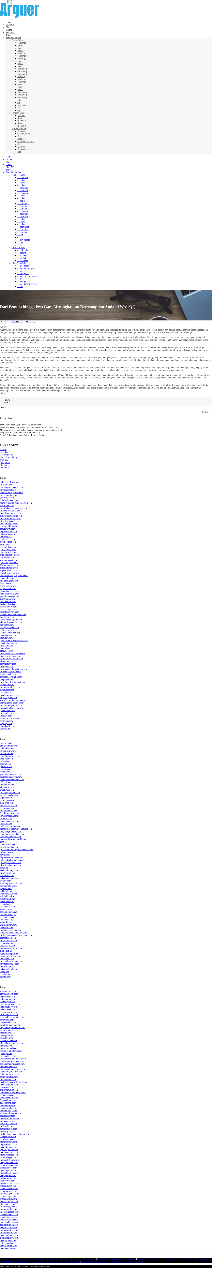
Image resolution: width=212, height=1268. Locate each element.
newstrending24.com (9, 964)
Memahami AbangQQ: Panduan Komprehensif (21, 425)
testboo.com (5, 880)
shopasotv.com (6, 943)
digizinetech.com (7, 1204)
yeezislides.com (7, 497)
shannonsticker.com (9, 1012)
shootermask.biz (7, 899)
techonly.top (5, 771)
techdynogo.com (7, 1139)
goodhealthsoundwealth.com (13, 1092)
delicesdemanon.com (9, 878)
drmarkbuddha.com (9, 847)
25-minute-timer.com (9, 565)
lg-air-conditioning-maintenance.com (16, 849)
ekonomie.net (6, 951)
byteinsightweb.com (9, 1149)
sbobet (20, 118)
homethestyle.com (8, 552)
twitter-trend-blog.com (10, 826)
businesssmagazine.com (11, 777)
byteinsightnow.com (9, 1222)
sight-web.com (6, 803)
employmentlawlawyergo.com (14, 932)
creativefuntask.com (9, 568)
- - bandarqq (22, 177)
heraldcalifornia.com (9, 593)
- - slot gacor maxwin (27, 276)
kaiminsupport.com (8, 1007)
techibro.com (6, 818)
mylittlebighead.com (9, 580)
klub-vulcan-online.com (11, 622)
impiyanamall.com (8, 531)
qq (18, 102)
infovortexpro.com (8, 1232)
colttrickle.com (6, 748)
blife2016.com (6, 651)
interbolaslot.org (7, 996)
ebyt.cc (3, 842)
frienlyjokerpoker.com (10, 813)
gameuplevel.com (8, 549)
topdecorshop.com (8, 940)
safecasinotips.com (8, 606)
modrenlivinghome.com (11, 705)
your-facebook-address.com (12, 700)
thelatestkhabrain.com (10, 1025)
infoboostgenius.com (9, 1193)
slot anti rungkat (24, 133)
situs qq (3, 449)
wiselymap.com (7, 790)
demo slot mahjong (8, 457)
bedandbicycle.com (9, 591)
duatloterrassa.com (8, 635)
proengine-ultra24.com (10, 862)
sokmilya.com (6, 721)
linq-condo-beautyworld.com (13, 839)
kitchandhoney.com (9, 870)
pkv (19, 100)
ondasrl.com (5, 648)
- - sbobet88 (22, 255)
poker (20, 45)
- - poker (21, 180)
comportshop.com (8, 938)
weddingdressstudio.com (11, 883)
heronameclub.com (8, 1123)
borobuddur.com (7, 557)
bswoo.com (5, 977)
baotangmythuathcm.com (11, 1071)
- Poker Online (18, 175)
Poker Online (18, 40)
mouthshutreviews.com (10, 518)
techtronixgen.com (8, 1157)
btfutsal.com (5, 761)
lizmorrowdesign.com (10, 656)
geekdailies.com (7, 710)
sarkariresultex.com (9, 1030)
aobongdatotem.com (9, 500)
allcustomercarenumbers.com (13, 614)
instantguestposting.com (11, 948)
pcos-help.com (6, 758)
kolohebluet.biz (7, 896)
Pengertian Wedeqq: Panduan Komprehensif (20, 432)
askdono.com (6, 769)
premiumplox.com (8, 886)
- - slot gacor (23, 266)
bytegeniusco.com (8, 1186)
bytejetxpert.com (7, 1243)
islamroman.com (7, 808)
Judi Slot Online (19, 128)
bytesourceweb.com (9, 1219)
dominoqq (22, 68)
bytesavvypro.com (8, 1199)
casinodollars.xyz (8, 914)
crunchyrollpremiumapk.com (13, 1058)
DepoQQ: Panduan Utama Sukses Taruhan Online (22, 435)
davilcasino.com (7, 539)
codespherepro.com (9, 1214)
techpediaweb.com (8, 1167)
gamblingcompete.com (10, 774)
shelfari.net (5, 904)
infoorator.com (6, 852)
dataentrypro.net (7, 1001)
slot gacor (21, 131)
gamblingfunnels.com (10, 756)
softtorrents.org (7, 630)
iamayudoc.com (7, 578)
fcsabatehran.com (8, 1100)
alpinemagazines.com (9, 821)
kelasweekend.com (8, 969)
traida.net (4, 867)
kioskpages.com (7, 661)
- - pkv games (23, 240)
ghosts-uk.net (6, 766)
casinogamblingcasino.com (12, 1064)
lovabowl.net (6, 484)
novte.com (5, 855)
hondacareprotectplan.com (12, 1061)
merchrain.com (7, 713)
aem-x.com (5, 544)
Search (3, 407)
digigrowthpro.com (8, 745)
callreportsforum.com (9, 718)
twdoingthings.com (8, 1110)
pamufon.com (6, 638)
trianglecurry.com (8, 664)
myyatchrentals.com (9, 1048)
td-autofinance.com (8, 810)
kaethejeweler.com (8, 674)
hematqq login (143, 1259)
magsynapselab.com (9, 1154)
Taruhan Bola (18, 113)
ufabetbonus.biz (7, 966)
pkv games (22, 105)
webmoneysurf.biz (8, 893)
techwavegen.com (8, 1196)
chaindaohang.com (8, 844)
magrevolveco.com (8, 1227)
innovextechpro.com (9, 1160)
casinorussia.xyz (7, 906)
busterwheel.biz (7, 901)
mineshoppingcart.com (10, 513)
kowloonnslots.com (9, 816)
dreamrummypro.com (10, 1004)
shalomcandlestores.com (11, 1051)
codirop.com (5, 764)
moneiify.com (6, 1045)
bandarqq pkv (103, 1259)
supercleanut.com (8, 588)
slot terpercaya (53, 1259)
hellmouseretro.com (9, 1097)
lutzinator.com (6, 645)
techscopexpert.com (9, 1165)
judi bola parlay (68, 1259)
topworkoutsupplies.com (11, 516)
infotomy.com (6, 1131)
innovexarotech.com (9, 1230)
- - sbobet (21, 253)
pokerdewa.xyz (7, 919)
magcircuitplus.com (9, 1235)
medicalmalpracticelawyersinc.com (16, 935)
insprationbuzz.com (9, 1014)
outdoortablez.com (8, 1129)
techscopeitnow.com (9, 1238)
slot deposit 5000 (98, 1261)
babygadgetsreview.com (11, 831)
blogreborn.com (7, 784)
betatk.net (4, 971)
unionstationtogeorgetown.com (14, 575)
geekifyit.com (6, 1053)
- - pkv (20, 234)
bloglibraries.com (8, 1079)
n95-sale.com (6, 782)
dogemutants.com (8, 1103)
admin (13, 322)
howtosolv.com (7, 875)
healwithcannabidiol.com (11, 658)
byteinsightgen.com (9, 1201)
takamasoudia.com (8, 1108)
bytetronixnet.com (8, 1240)
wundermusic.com (8, 560)
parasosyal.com (7, 1087)
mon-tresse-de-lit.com (10, 687)
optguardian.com (7, 534)
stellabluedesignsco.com (11, 1113)
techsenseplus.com (8, 1191)
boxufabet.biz (6, 692)
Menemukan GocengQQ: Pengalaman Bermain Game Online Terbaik (31, 430)
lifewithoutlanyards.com (11, 865)
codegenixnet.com (8, 1217)
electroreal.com (7, 505)
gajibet (130, 1261)
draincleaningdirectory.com (12, 1069)
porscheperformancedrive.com (14, 640)
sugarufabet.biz (7, 690)
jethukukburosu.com (9, 1074)
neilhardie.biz (6, 891)
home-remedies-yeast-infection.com (16, 503)
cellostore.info (6, 1038)
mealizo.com (6, 1032)
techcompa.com (7, 800)
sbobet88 (21, 120)
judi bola (21, 115)
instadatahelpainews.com (11, 708)
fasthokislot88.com (8, 604)
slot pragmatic (6, 454)
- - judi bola (22, 250)
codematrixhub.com (9, 1188)
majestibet (112, 1261)
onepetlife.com (6, 679)
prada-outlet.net (7, 743)
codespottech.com (8, 1136)
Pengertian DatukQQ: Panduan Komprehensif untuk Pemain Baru (29, 427)
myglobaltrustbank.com (10, 930)
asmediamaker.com (8, 1040)
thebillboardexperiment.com (12, 682)
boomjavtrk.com (7, 726)
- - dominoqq (23, 203)
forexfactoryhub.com (9, 795)
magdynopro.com (8, 1175)
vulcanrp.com (6, 823)
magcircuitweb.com (9, 1162)
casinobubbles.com (8, 526)
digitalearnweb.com (9, 994)
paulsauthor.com (7, 1116)
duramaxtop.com (7, 1105)
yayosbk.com (6, 888)
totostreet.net (6, 536)
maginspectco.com (8, 1245)
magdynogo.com (7, 1248)
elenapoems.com (7, 1095)
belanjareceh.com (8, 1009)
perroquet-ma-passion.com (12, 702)
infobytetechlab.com (9, 1212)
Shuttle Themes (20, 1266)
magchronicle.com (8, 1142)
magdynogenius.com (9, 1152)
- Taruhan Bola (18, 247)
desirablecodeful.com (9, 1118)
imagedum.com (7, 666)
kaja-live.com (6, 797)
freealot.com (5, 583)
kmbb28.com (6, 715)
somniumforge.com (9, 1077)
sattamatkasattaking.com (11, 677)
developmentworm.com (10, 956)
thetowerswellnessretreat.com (13, 669)
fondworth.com (7, 1019)
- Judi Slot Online (20, 263)
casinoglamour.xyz (8, 912)
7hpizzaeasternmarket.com (12, 857)
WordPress (45, 1266)
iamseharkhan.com (8, 1022)
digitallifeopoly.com (9, 523)
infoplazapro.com (8, 1178)
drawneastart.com (8, 601)
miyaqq (122, 1261)
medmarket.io (6, 1126)
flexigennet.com (7, 1121)
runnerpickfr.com (8, 751)
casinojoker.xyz (7, 917)
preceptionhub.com (8, 495)
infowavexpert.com (9, 1183)
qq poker (4, 452)
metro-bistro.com (7, 873)
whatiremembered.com (10, 836)
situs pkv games (37, 1261)
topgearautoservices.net (10, 695)
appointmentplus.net (9, 953)
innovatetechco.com (9, 1173)
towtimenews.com (8, 1066)
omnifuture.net (6, 753)
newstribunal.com (8, 490)
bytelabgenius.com (8, 1170)
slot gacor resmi (159, 1259)
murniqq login (129, 1259)
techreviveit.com (7, 1180)
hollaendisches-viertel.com (12, 860)
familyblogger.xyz (8, 617)
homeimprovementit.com (11, 487)
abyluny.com (6, 723)
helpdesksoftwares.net (10, 482)
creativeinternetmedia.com (12, 779)
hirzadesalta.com (7, 521)
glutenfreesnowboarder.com (12, 653)
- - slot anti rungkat (25, 268)
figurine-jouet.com (8, 697)
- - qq (19, 237)
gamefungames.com (9, 562)
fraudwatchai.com (8, 542)
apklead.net (5, 728)
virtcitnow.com (7, 787)
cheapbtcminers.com (9, 573)
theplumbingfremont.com (11, 961)
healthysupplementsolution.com (14, 1134)
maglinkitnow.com (8, 1147)
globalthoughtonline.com (11, 1043)
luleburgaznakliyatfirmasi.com (13, 1082)
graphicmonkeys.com (9, 596)
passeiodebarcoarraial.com (12, 1017)
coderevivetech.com (9, 1225)
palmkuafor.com (7, 999)
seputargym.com (7, 529)
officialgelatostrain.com (10, 671)
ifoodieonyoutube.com (10, 510)
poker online (39, 1259)
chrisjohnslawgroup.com (11, 619)
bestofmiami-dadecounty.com (13, 508)
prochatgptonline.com (10, 792)
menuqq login (6, 1259)
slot (19, 136)
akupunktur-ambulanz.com (12, 834)
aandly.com (5, 974)
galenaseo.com (6, 927)
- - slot (20, 271)
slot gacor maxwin (25, 141)
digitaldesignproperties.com (12, 1027)
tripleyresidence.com (9, 627)
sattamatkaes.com (8, 1056)
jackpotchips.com (8, 609)
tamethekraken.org (8, 643)
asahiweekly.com (8, 586)
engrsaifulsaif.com (8, 570)
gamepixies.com (7, 599)
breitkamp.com (7, 625)
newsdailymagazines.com (11, 492)
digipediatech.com (8, 1144)
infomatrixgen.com (8, 1206)
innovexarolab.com (8, 1209)
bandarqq (21, 43)
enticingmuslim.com (9, 1090)
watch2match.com (8, 925)
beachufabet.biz (7, 684)
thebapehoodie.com (9, 1084)
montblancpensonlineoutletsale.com (16, 829)
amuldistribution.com (9, 555)
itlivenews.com (7, 958)
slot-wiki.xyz (6, 922)
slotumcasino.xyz (8, 909)
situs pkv (4, 460)
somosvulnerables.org (10, 632)
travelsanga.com (7, 945)
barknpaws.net (6, 1035)
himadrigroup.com (8, 805)
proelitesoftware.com (9, 612)
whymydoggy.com (8, 991)
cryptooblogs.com (8, 547)
